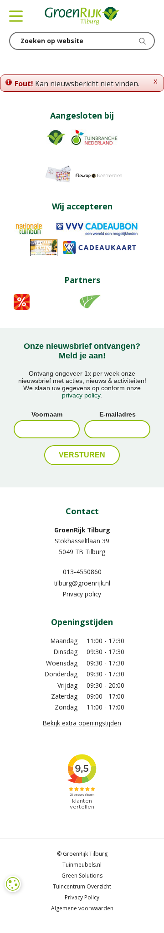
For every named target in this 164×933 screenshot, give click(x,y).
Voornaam (46, 414)
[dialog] (13, 884)
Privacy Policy (82, 897)
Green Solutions (82, 875)
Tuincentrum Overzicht (82, 886)
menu (16, 16)
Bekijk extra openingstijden (82, 723)
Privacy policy (82, 594)
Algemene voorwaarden (82, 908)
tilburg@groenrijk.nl (82, 583)
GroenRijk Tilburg (82, 530)
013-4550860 (82, 571)
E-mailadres (117, 414)
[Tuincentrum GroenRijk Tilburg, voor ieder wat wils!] (82, 16)
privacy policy (81, 395)
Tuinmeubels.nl (82, 864)
